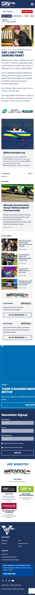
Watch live (27, 11)
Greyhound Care (23, 543)
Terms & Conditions (15, 585)
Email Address (6, 435)
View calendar (7, 11)
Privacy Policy (19, 447)
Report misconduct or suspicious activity (16, 565)
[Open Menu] (32, 4)
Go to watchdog (16, 315)
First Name (5, 419)
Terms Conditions (19, 443)
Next (30, 173)
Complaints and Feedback (9, 557)
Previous (6, 173)
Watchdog (4, 540)
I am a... (4, 428)
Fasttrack (4, 543)
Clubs (20, 546)
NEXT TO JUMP (6, 16)
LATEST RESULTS (17, 16)
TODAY (26, 16)
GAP (19, 540)
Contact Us (4, 554)
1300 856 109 (9, 574)
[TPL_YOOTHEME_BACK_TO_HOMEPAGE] (8, 4)
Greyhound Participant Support (10, 559)
